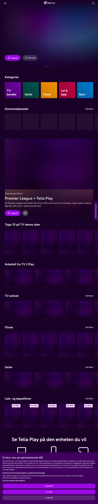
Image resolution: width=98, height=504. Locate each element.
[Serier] (31, 90)
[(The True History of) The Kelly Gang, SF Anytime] (31, 416)
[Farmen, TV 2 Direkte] (85, 242)
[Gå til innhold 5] (52, 66)
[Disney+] (31, 122)
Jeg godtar (49, 486)
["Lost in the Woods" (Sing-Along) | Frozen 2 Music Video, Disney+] (85, 344)
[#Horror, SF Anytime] (67, 416)
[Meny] (5, 3)
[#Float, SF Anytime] (49, 416)
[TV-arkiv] (13, 122)
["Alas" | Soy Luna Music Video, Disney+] (67, 344)
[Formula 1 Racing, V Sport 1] (13, 242)
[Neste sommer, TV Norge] (31, 242)
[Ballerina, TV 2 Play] (49, 277)
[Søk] (93, 3)
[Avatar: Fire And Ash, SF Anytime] (13, 416)
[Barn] (85, 90)
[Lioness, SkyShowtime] (49, 380)
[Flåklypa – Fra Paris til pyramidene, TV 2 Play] (79, 277)
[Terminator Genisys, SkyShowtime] (49, 344)
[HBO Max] (85, 122)
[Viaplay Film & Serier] (67, 122)
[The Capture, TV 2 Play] (19, 277)
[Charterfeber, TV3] (19, 309)
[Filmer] (49, 90)
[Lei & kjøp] (67, 90)
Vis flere (89, 109)
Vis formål (49, 498)
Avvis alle (49, 492)
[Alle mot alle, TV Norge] (67, 242)
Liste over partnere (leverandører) (13, 481)
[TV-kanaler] (13, 90)
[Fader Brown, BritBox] (79, 380)
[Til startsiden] (49, 3)
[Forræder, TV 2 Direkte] (49, 242)
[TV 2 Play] (49, 122)
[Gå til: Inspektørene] (47, 66)
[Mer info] (25, 213)
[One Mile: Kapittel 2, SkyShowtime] (31, 344)
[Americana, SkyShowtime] (13, 344)
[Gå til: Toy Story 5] (50, 66)
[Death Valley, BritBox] (19, 380)
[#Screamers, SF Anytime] (85, 416)
